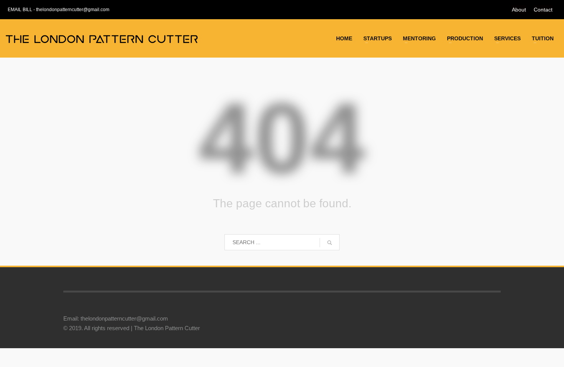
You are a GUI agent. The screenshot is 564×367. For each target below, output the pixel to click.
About (519, 10)
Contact (543, 10)
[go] (330, 243)
